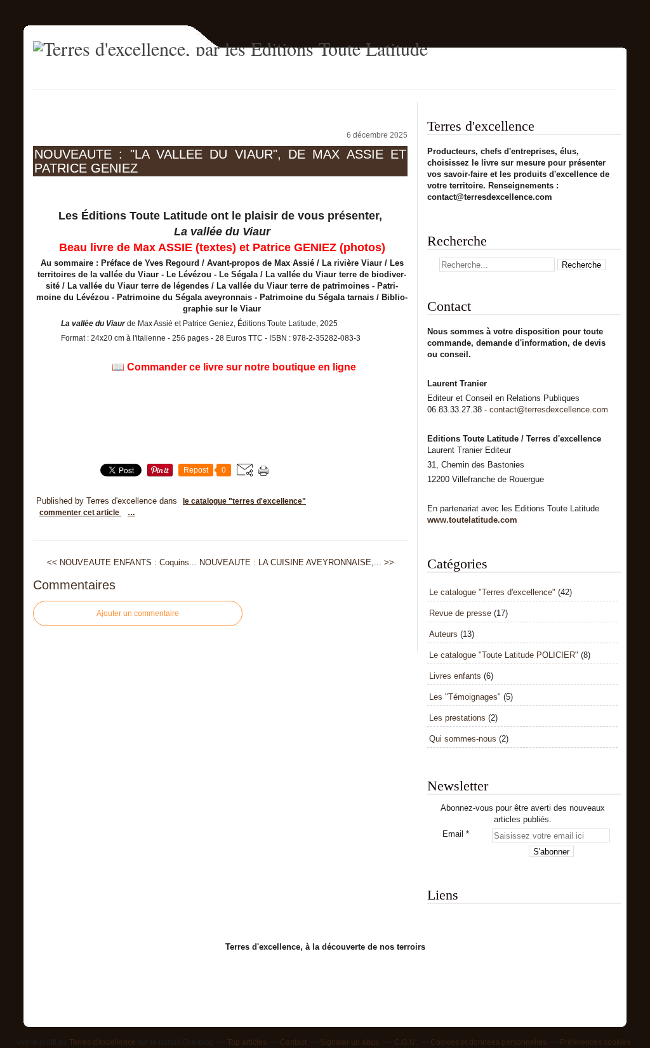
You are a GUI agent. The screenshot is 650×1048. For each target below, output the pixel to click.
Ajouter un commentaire (137, 613)
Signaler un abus (350, 1042)
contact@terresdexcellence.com (548, 409)
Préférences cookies (595, 1042)
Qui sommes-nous (462, 738)
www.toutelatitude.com (472, 520)
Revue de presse (460, 613)
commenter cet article (80, 512)
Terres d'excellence (102, 1042)
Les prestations (457, 718)
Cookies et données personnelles (488, 1042)
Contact (293, 1042)
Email (452, 834)
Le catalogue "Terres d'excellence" (244, 501)
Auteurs (443, 634)
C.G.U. (405, 1042)
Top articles (247, 1042)
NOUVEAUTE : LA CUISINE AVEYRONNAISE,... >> (296, 562)
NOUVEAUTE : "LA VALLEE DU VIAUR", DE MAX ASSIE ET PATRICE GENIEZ (220, 161)
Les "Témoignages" (465, 697)
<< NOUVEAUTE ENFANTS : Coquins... (122, 562)
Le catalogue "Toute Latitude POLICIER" (503, 655)
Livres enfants (455, 676)
